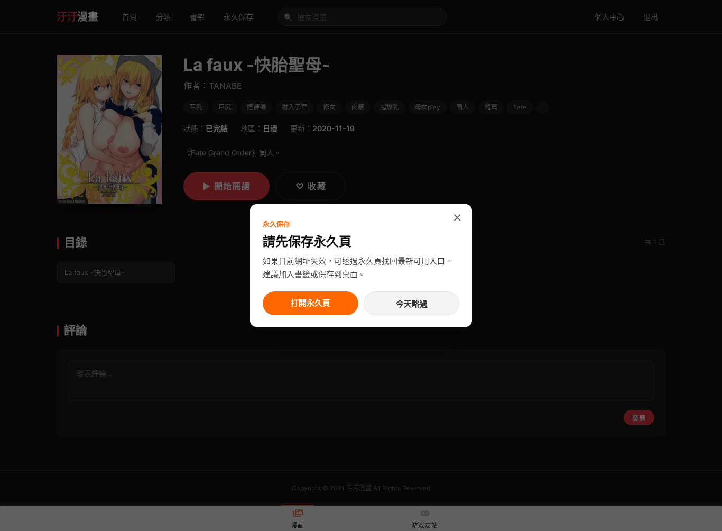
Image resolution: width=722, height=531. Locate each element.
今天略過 (412, 303)
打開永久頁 (310, 303)
